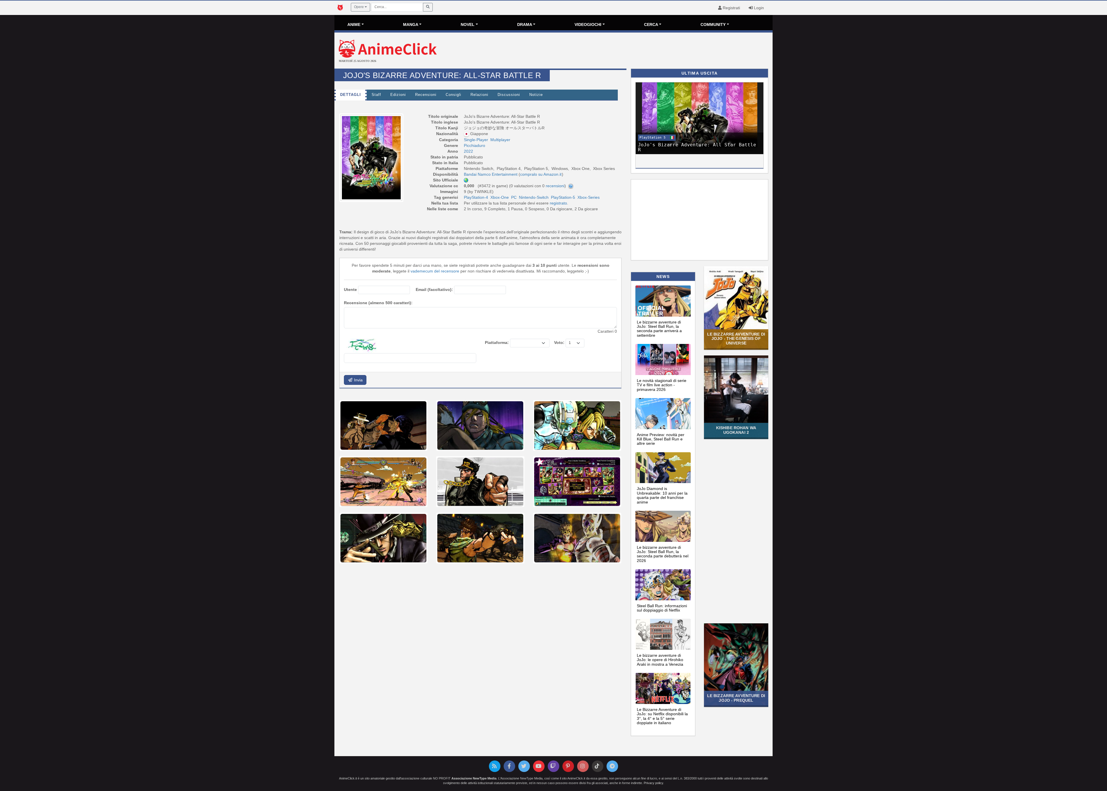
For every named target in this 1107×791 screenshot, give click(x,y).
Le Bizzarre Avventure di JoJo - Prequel (736, 697)
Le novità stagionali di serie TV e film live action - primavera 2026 (661, 385)
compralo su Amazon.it (541, 174)
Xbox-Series (588, 197)
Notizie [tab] (536, 95)
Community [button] (713, 24)
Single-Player (476, 139)
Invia (358, 380)
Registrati (731, 7)
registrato (558, 203)
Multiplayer (500, 139)
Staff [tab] (376, 95)
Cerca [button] (651, 24)
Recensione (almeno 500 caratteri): (378, 302)
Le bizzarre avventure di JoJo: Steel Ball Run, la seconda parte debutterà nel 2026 (662, 554)
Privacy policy (653, 783)
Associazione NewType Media (473, 778)
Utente (350, 289)
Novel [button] (468, 24)
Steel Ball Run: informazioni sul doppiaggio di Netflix (662, 607)
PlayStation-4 (476, 197)
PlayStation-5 (563, 197)
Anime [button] (353, 24)
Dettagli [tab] (350, 95)
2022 (468, 151)
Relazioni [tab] (479, 95)
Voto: (559, 342)
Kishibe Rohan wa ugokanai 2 (736, 429)
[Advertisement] (626, 51)
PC (514, 197)
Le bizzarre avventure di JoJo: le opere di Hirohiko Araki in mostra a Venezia (660, 660)
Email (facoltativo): (434, 289)
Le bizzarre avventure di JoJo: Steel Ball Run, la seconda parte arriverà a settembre (659, 329)
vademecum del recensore (435, 271)
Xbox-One (499, 197)
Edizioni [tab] (398, 95)
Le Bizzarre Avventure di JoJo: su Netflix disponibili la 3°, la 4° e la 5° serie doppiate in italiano (662, 716)
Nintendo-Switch (534, 197)
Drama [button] (524, 24)
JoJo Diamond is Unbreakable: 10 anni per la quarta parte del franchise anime (662, 495)
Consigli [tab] (453, 95)
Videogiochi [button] (588, 24)
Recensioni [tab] (425, 95)
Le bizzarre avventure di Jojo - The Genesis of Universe (736, 338)
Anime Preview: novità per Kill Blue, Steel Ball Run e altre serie (660, 439)
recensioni (555, 185)
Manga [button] (410, 24)
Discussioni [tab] (509, 95)
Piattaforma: (497, 342)
